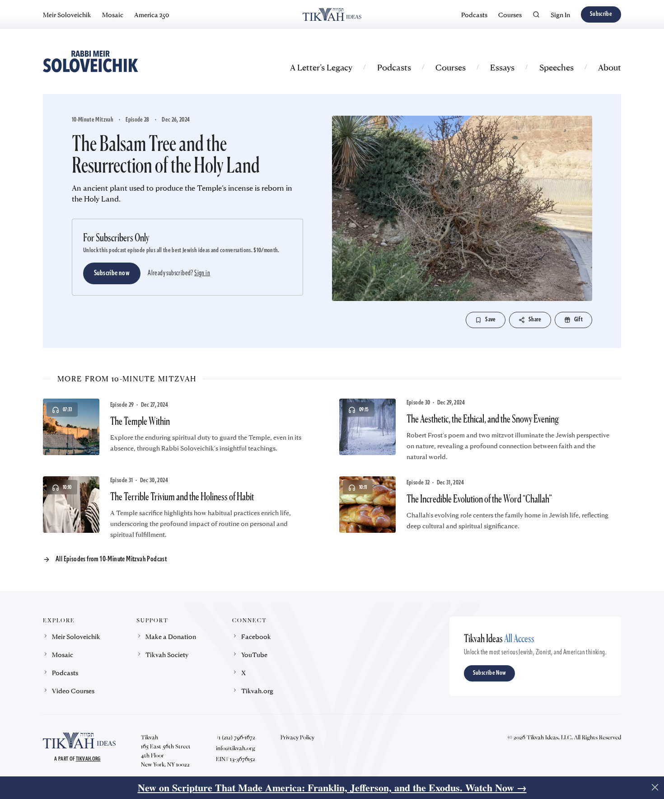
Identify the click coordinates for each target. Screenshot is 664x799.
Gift (578, 319)
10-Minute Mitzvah (92, 120)
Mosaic (112, 14)
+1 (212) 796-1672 (235, 737)
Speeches (556, 67)
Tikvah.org (257, 690)
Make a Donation (170, 636)
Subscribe (601, 14)
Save (490, 319)
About (609, 67)
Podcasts (474, 14)
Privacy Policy (297, 737)
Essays (502, 67)
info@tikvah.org (235, 748)
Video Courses (73, 690)
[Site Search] (536, 14)
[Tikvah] (332, 14)
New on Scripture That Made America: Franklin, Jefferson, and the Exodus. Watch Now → (332, 787)
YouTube (254, 654)
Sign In (560, 14)
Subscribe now (112, 273)
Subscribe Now (489, 673)
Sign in (202, 273)
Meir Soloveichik (67, 14)
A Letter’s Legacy (321, 67)
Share (535, 319)
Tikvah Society (166, 654)
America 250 (151, 14)
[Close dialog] (655, 787)
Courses (510, 14)
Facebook (256, 636)
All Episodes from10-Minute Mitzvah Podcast (111, 559)
